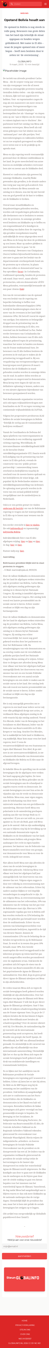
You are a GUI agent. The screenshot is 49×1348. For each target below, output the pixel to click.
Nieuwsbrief (25, 1339)
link (22, 289)
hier (23, 541)
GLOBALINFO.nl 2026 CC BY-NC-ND (24, 1343)
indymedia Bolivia (11, 532)
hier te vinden (32, 525)
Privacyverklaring (25, 1325)
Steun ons (25, 1330)
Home (24, 1321)
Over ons (25, 1334)
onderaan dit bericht (13, 508)
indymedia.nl (16, 528)
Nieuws (24, 13)
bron (20, 271)
